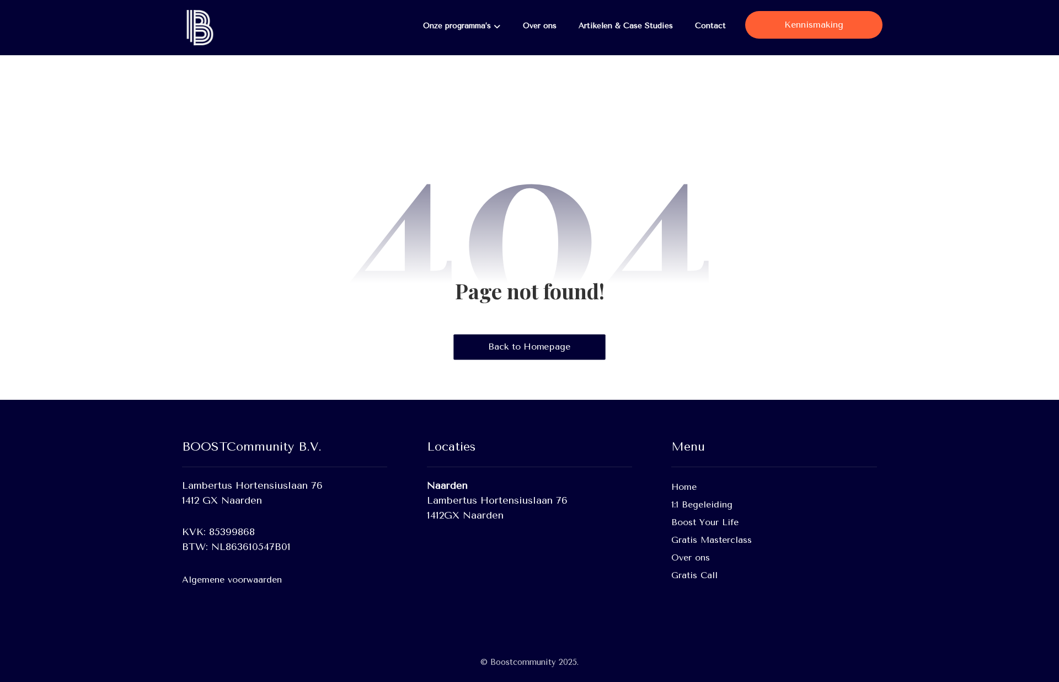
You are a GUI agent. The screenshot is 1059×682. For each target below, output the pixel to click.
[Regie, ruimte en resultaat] (198, 28)
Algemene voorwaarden (232, 579)
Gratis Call (694, 575)
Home (684, 487)
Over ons (690, 557)
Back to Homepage (529, 346)
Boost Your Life (705, 522)
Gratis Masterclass (711, 540)
